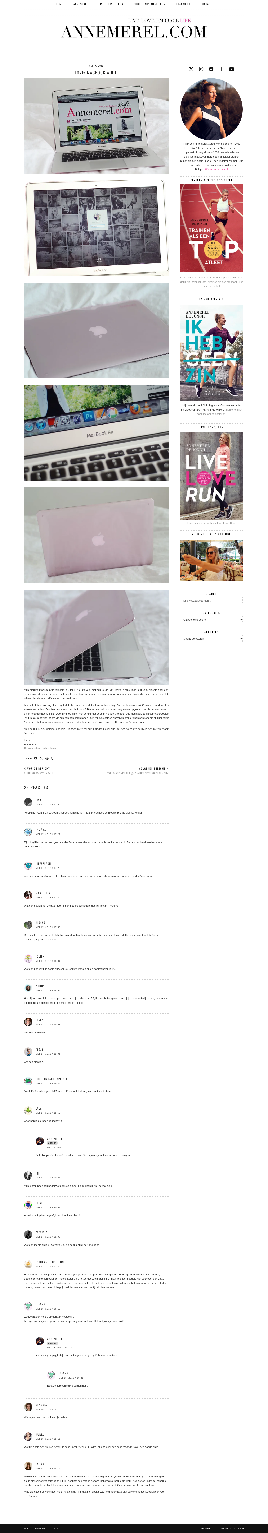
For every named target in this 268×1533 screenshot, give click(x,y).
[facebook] (211, 69)
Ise (38, 1173)
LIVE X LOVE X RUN (111, 4)
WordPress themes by (222, 1528)
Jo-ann (63, 1373)
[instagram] (201, 69)
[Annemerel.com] (134, 27)
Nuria (40, 1434)
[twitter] (191, 69)
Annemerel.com (47, 1528)
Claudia (41, 1405)
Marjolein (43, 893)
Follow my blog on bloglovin (40, 748)
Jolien (40, 956)
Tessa (40, 1020)
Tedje (39, 1049)
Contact (206, 4)
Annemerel (80, 4)
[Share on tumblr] (52, 758)
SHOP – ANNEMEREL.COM (150, 4)
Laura (40, 1464)
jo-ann (40, 1304)
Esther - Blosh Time (50, 1262)
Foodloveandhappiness (53, 1079)
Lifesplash (43, 863)
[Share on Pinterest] (47, 758)
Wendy (40, 986)
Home (59, 4)
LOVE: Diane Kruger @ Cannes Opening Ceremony (137, 770)
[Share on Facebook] (36, 758)
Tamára (41, 830)
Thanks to (183, 4)
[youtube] (231, 69)
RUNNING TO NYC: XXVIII (38, 770)
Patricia (42, 1232)
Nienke (40, 922)
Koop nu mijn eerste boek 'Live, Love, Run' (211, 523)
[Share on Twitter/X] (41, 758)
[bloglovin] (221, 69)
